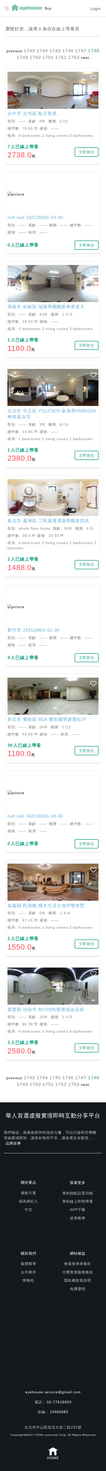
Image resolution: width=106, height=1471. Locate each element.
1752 (61, 57)
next (85, 58)
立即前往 (86, 152)
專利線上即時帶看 (77, 1201)
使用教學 (77, 1218)
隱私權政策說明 (77, 1280)
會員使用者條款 (77, 1264)
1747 (80, 50)
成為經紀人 (28, 1201)
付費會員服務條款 (77, 1272)
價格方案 (28, 1193)
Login (95, 8)
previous (14, 51)
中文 (28, 1210)
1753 (74, 57)
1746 (68, 50)
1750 (35, 57)
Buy (48, 8)
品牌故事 (13, 1143)
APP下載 (77, 1210)
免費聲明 (77, 1289)
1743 (29, 50)
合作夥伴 (28, 1272)
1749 (22, 57)
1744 (42, 50)
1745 (55, 50)
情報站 (28, 1280)
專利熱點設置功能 (77, 1193)
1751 (48, 57)
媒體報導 (28, 1264)
